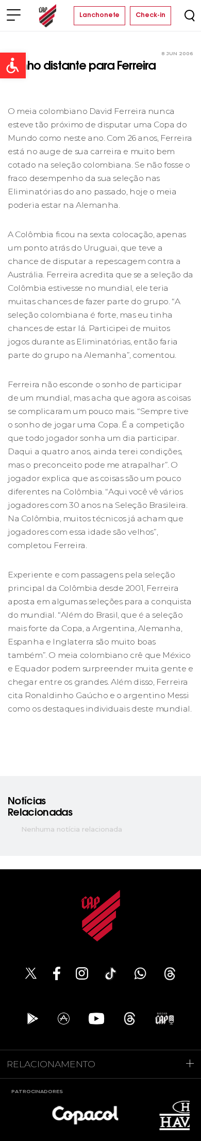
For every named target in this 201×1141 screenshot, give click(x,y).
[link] (13, 65)
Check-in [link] (150, 15)
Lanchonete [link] (99, 15)
